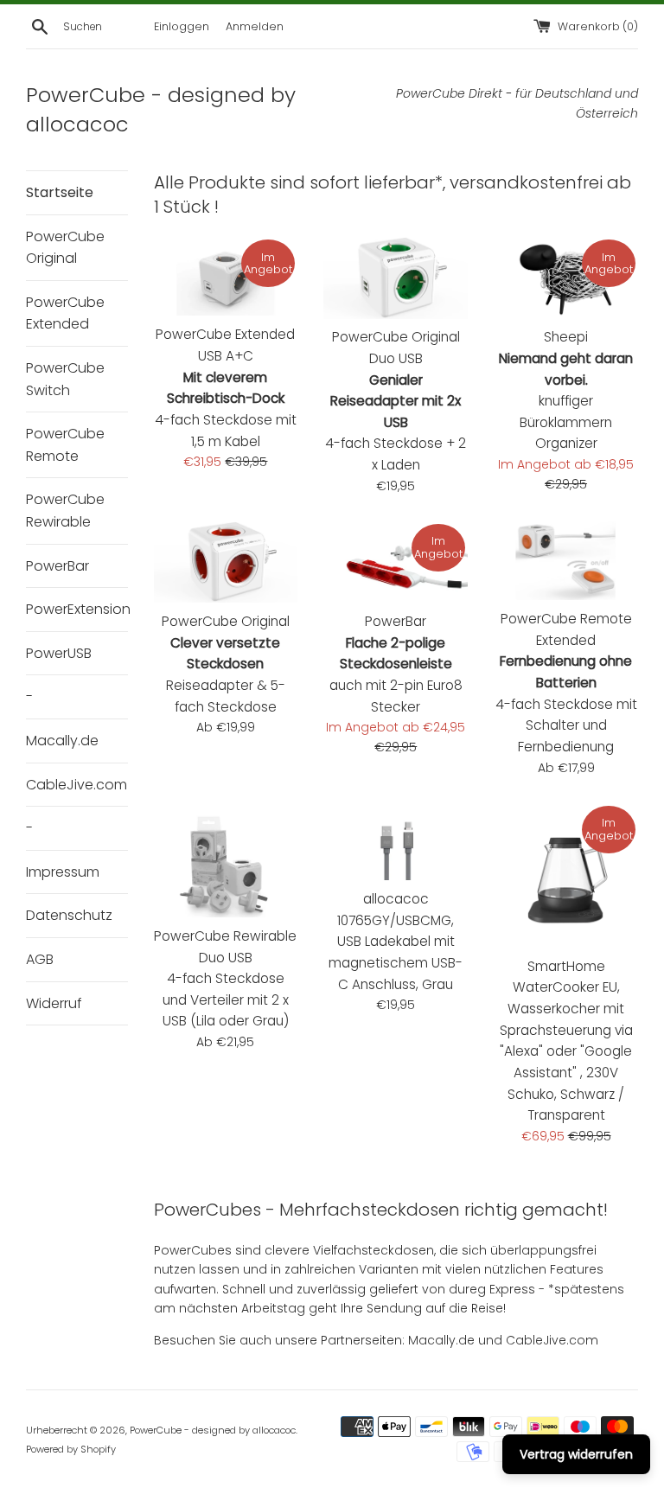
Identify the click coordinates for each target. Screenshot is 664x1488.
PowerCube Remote (65, 445)
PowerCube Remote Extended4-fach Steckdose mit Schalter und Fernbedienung (566, 683)
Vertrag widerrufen (576, 1454)
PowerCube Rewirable (65, 510)
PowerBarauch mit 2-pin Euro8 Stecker (396, 664)
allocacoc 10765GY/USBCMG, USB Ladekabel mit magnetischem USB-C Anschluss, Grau (396, 941)
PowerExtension (77, 609)
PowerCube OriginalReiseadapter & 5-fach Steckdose (226, 664)
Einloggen (181, 26)
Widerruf (54, 1003)
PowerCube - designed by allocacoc (213, 1430)
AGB (40, 959)
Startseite (59, 192)
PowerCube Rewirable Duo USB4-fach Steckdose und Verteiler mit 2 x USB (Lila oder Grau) (225, 979)
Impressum (62, 872)
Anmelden (255, 26)
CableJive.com (76, 785)
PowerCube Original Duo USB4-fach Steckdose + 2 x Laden (395, 401)
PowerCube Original (65, 248)
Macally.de (62, 740)
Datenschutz (69, 915)
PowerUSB (59, 653)
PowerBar (57, 566)
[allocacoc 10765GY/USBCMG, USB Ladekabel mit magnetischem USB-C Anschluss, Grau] (395, 841)
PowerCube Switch (65, 379)
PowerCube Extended (65, 313)
